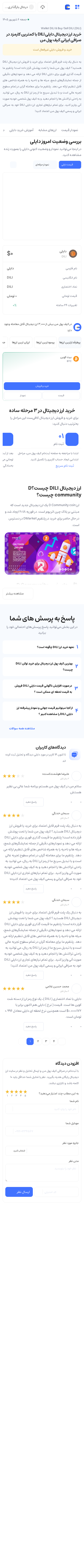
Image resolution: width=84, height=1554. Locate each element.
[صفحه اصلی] (67, 7)
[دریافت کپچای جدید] (39, 1192)
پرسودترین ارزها (45, 342)
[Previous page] (22, 1041)
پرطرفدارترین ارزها (70, 342)
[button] (77, 7)
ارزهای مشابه (47, 130)
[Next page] (61, 1041)
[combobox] (41, 1151)
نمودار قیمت (69, 130)
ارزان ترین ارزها (21, 342)
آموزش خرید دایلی (21, 130)
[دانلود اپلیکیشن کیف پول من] (43, 7)
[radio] (7, 1093)
